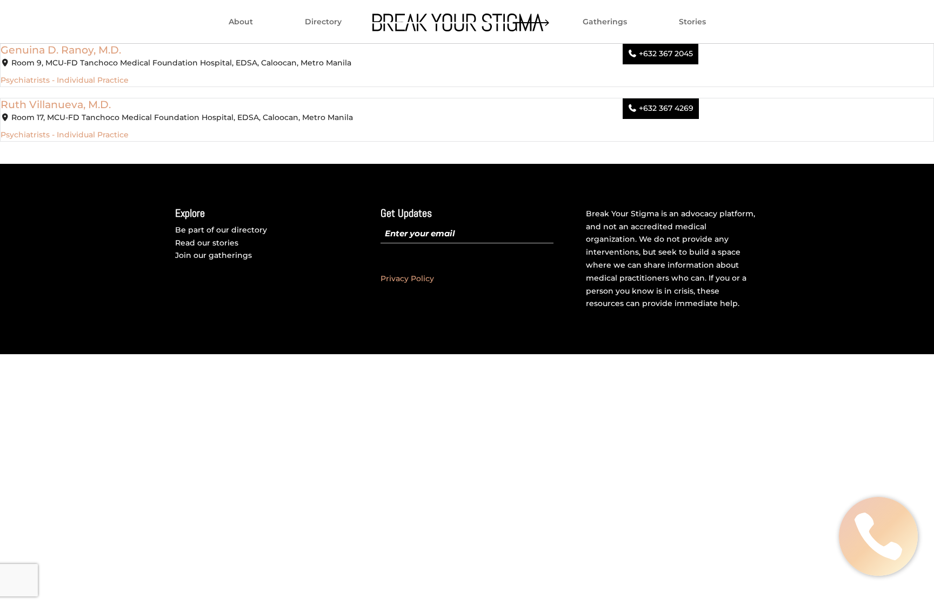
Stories (692, 22)
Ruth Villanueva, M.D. (56, 104)
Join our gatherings (213, 255)
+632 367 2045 (666, 53)
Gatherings (605, 22)
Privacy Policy (407, 278)
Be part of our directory (221, 230)
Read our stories (206, 243)
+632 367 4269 (666, 108)
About (241, 22)
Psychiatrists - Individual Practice (65, 80)
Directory (323, 22)
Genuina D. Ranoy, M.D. (61, 49)
